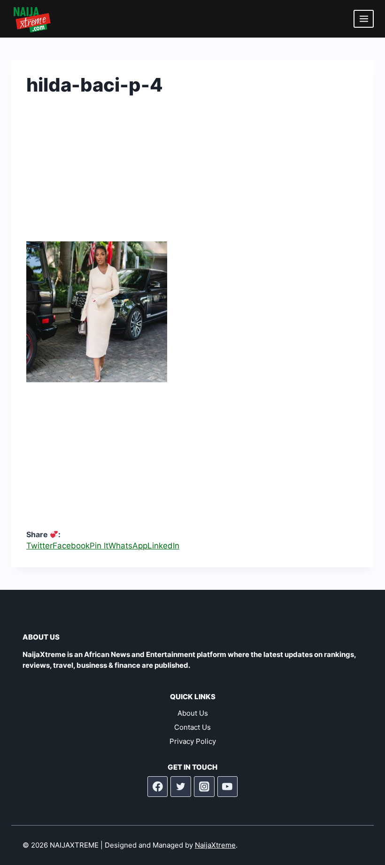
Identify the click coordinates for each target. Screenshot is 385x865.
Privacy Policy (192, 741)
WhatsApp (127, 545)
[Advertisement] (192, 175)
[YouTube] (227, 786)
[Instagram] (204, 786)
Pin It (99, 545)
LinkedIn (163, 545)
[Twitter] (180, 786)
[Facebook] (157, 786)
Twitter (39, 545)
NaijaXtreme (215, 845)
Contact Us (192, 727)
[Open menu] (364, 18)
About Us (192, 713)
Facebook (71, 545)
